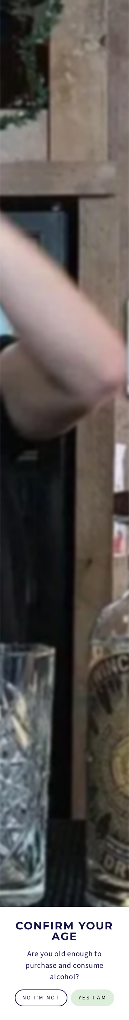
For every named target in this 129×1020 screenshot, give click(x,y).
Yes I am (92, 997)
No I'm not (41, 997)
